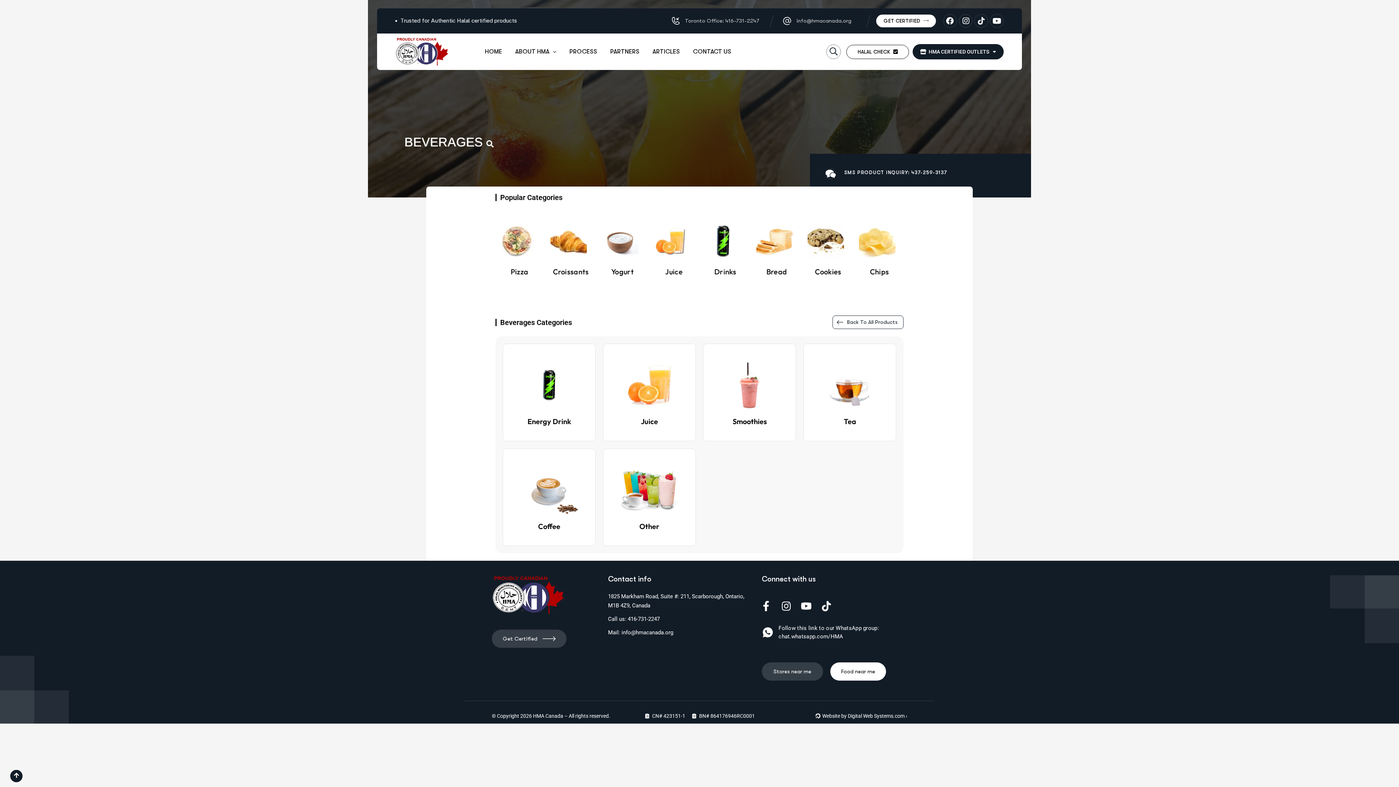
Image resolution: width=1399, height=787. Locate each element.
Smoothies (750, 421)
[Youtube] (997, 21)
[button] (833, 51)
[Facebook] (950, 21)
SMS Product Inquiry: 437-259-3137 (895, 172)
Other (649, 526)
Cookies (776, 271)
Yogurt (571, 271)
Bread (725, 271)
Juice (622, 271)
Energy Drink (549, 421)
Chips (828, 271)
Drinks (674, 271)
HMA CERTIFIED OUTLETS (957, 52)
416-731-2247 (644, 619)
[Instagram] (966, 21)
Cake (879, 271)
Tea (850, 421)
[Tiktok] (981, 21)
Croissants (520, 271)
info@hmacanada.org (647, 632)
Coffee (549, 526)
